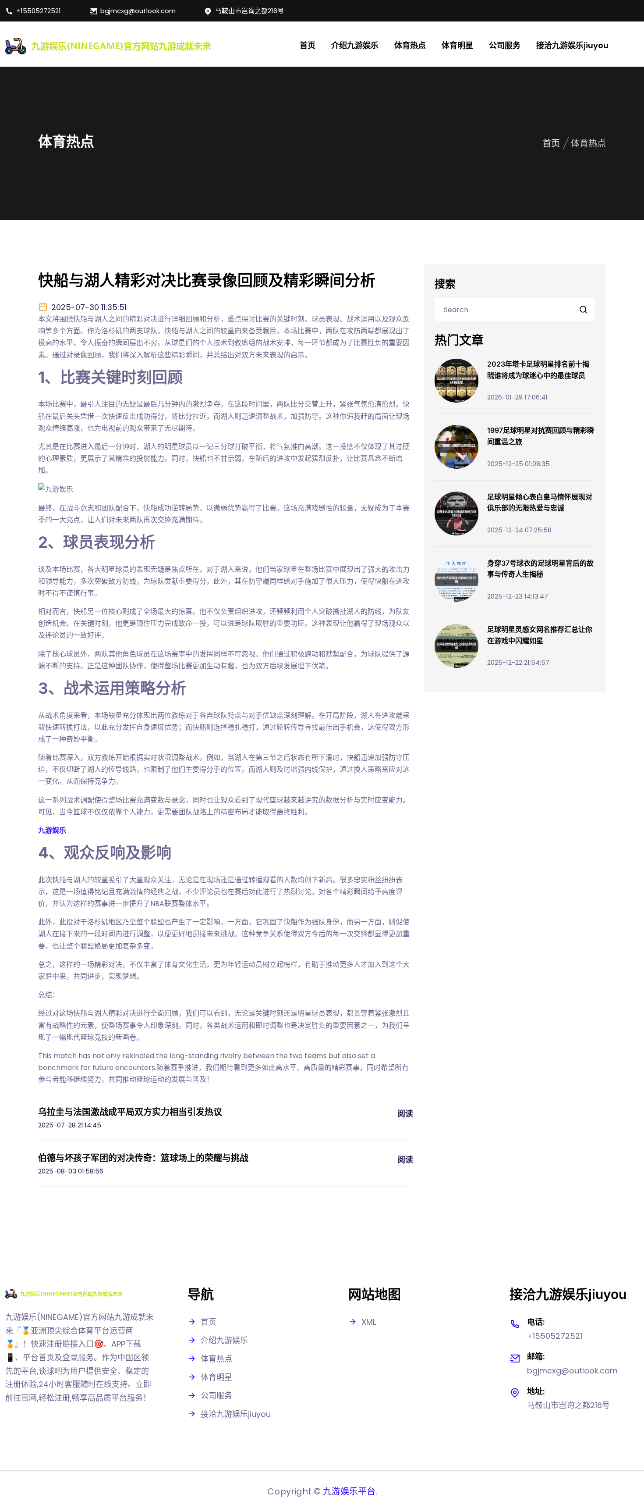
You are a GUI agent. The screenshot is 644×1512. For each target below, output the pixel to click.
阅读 (405, 1113)
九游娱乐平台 (349, 1491)
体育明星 (457, 45)
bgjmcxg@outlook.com (138, 10)
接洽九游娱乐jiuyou (572, 45)
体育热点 (410, 45)
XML (368, 1321)
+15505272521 (38, 10)
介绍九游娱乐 (355, 45)
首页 (307, 45)
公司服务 (504, 45)
